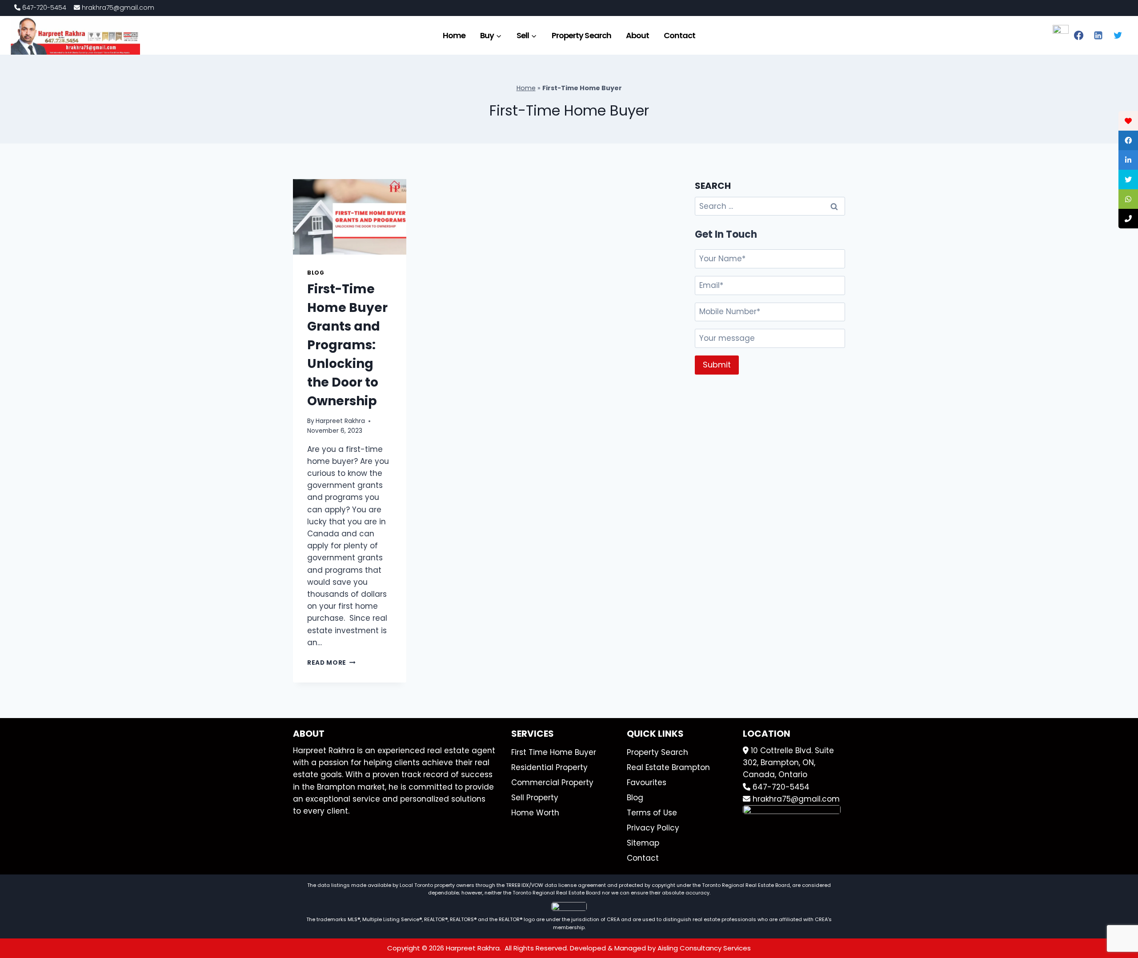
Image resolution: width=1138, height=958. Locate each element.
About (637, 35)
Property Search (581, 35)
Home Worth (535, 812)
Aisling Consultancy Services (704, 948)
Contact (680, 35)
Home (454, 35)
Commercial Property (552, 782)
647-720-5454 (43, 7)
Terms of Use (652, 812)
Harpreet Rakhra (340, 421)
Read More (331, 663)
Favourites (646, 782)
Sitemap (643, 843)
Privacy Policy (653, 827)
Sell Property (534, 797)
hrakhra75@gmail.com (117, 7)
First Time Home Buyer (553, 752)
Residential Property (549, 767)
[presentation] (349, 217)
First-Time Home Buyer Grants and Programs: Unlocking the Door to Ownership (347, 345)
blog (315, 272)
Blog (635, 797)
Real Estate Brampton (668, 767)
